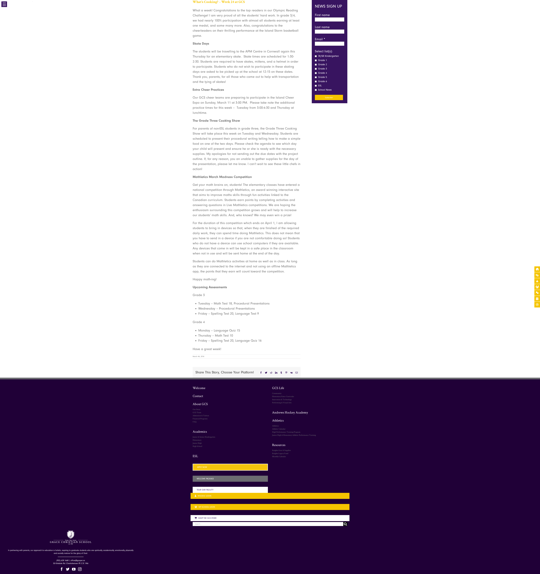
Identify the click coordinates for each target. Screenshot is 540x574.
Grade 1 (322, 60)
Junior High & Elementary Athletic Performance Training (294, 435)
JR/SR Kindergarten (328, 56)
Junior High (197, 443)
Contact (198, 396)
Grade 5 (322, 77)
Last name (322, 27)
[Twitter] (67, 569)
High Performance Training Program (286, 432)
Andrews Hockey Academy (290, 412)
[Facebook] (61, 569)
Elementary (197, 440)
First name (322, 15)
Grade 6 (322, 81)
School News (324, 89)
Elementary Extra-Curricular (283, 396)
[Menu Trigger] (4, 4)
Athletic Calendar (278, 429)
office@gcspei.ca (78, 560)
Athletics (278, 420)
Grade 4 (322, 72)
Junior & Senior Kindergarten (204, 437)
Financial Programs (200, 418)
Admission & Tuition (201, 415)
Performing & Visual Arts (282, 402)
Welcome (199, 388)
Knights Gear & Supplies (281, 450)
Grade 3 (322, 68)
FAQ (194, 421)
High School (197, 446)
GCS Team (197, 412)
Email (320, 39)
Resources (278, 445)
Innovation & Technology (282, 399)
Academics (200, 431)
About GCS (200, 404)
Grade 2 (322, 64)
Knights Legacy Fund (280, 453)
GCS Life (278, 388)
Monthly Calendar (279, 456)
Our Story (196, 409)
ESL (319, 85)
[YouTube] (74, 569)
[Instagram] (80, 569)
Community (276, 393)
